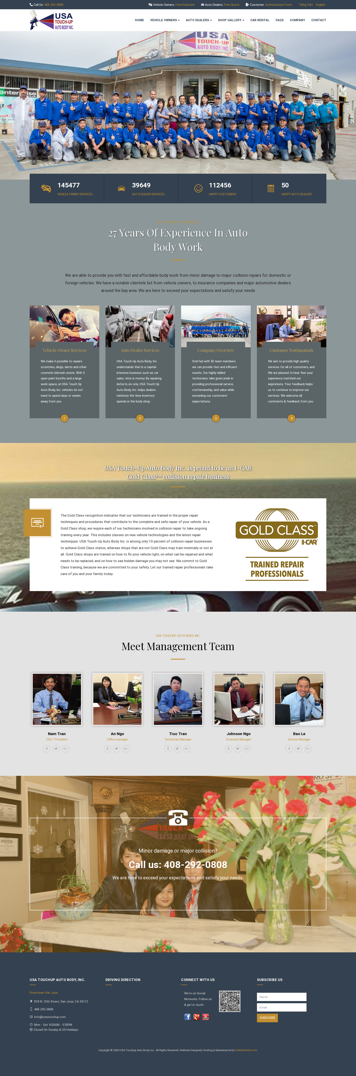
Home (139, 20)
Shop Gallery (229, 20)
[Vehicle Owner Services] (64, 326)
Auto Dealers (197, 20)
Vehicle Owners (163, 20)
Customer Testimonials (291, 350)
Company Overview (216, 350)
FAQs (280, 20)
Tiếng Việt (306, 5)
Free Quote (231, 5)
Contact (318, 20)
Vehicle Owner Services (64, 350)
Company (297, 20)
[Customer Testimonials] (292, 326)
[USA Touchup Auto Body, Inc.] (52, 20)
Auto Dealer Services (140, 350)
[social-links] (46, 748)
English (320, 5)
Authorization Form (278, 5)
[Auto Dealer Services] (140, 326)
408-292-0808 (53, 5)
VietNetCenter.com (246, 1050)
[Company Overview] (216, 326)
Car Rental (259, 20)
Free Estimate (185, 5)
